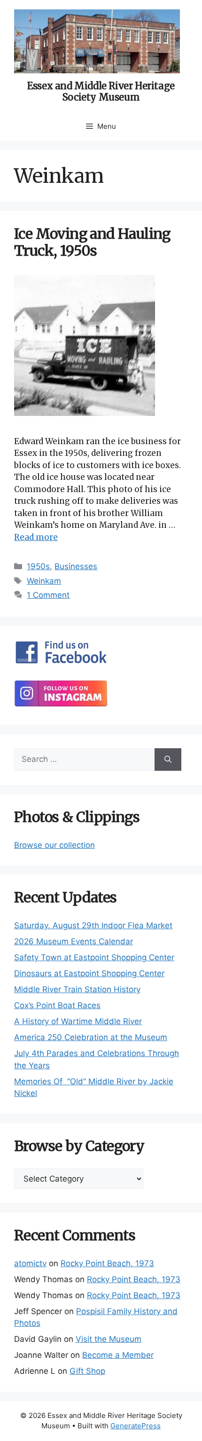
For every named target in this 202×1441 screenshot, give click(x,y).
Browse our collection (54, 845)
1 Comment (48, 595)
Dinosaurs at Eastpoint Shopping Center (89, 973)
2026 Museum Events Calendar (73, 941)
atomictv (30, 1263)
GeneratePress (135, 1425)
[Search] (168, 759)
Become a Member (118, 1355)
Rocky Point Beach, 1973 (107, 1263)
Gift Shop (87, 1371)
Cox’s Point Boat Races (57, 1005)
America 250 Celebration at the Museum (90, 1037)
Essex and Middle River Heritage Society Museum (101, 91)
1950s (38, 566)
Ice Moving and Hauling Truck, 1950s (92, 242)
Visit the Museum (108, 1339)
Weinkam (44, 581)
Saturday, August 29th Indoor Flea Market (93, 925)
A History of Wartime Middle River (78, 1021)
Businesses (75, 566)
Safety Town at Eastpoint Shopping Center (94, 957)
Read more (36, 537)
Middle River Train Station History (77, 989)
